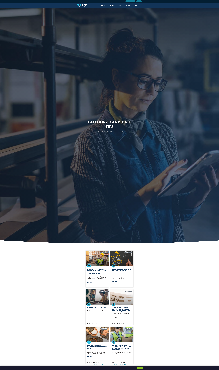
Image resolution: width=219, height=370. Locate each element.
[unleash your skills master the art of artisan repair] (97, 334)
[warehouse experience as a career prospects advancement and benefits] (121, 258)
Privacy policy (128, 367)
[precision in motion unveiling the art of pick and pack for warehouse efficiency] (121, 334)
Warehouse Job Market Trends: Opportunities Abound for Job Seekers (121, 309)
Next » (125, 364)
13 (116, 364)
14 (118, 364)
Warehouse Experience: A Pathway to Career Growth (121, 270)
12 (114, 364)
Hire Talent (112, 5)
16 (122, 364)
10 (111, 364)
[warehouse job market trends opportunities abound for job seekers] (121, 297)
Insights (128, 5)
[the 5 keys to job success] (97, 297)
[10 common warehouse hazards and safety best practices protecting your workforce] (97, 258)
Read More (89, 282)
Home (98, 5)
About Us (121, 5)
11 (113, 364)
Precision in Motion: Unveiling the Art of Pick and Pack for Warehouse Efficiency (121, 348)
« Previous (94, 364)
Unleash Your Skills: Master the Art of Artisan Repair (97, 347)
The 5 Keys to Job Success (96, 308)
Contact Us (135, 5)
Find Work (103, 5)
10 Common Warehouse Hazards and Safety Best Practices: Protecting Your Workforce (96, 271)
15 (120, 364)
